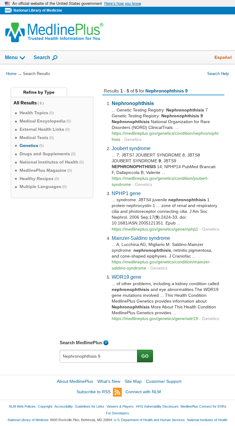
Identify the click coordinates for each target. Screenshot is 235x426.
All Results (25, 102)
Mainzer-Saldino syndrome (141, 238)
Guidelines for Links (89, 406)
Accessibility (63, 406)
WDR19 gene (126, 277)
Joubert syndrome (131, 148)
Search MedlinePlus (81, 342)
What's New (108, 381)
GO (145, 356)
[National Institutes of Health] (9, 10)
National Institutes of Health (207, 420)
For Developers (117, 413)
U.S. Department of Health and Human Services (149, 420)
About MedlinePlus (75, 381)
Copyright (45, 406)
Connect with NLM (143, 391)
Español (223, 57)
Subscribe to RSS (93, 391)
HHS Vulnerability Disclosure (157, 406)
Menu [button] (11, 57)
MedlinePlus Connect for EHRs (203, 406)
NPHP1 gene (126, 193)
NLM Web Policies (22, 406)
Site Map (133, 381)
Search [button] (42, 57)
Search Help (218, 73)
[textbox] (99, 356)
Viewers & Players (120, 406)
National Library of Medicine (37, 10)
